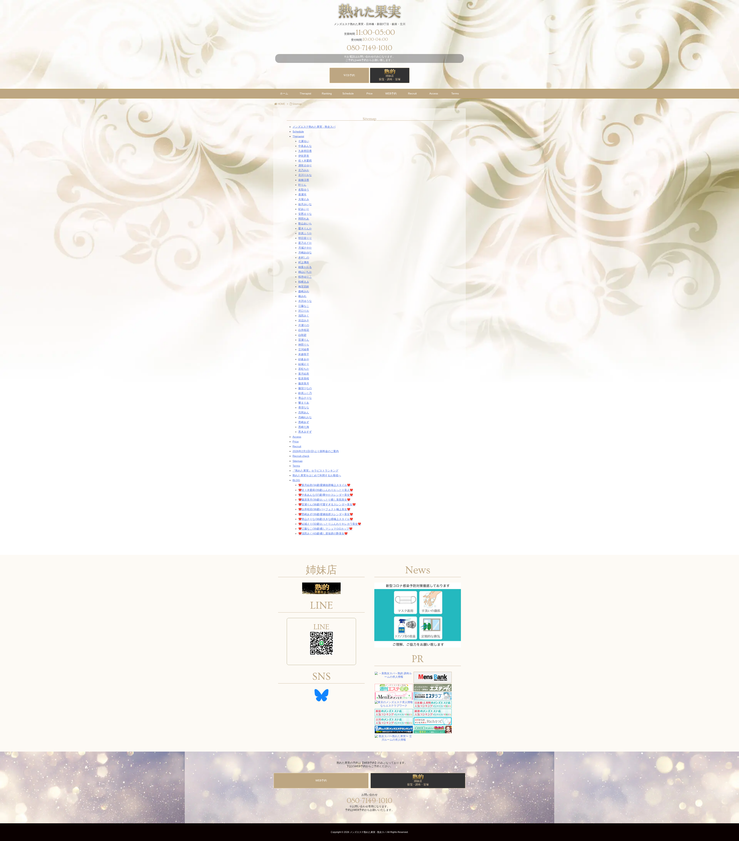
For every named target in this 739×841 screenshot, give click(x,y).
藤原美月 (303, 383)
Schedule (298, 131)
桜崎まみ (303, 281)
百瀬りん (303, 339)
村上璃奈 (303, 262)
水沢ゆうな (305, 301)
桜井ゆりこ (305, 276)
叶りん (302, 184)
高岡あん (303, 412)
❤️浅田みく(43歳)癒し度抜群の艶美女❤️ (323, 533)
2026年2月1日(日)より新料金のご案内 (316, 451)
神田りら (303, 344)
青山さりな (305, 397)
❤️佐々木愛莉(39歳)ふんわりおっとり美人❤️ (325, 490)
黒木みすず (305, 431)
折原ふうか (305, 233)
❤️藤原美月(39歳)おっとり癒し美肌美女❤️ (324, 499)
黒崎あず (303, 422)
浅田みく (303, 315)
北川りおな (305, 175)
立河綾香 (303, 349)
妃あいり (303, 209)
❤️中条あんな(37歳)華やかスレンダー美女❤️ (325, 494)
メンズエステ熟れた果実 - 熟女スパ (314, 126)
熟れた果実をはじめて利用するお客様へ (317, 475)
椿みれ (302, 296)
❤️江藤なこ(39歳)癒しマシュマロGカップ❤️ (325, 528)
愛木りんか (305, 228)
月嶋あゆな (305, 252)
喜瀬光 (302, 194)
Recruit (297, 446)
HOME (281, 104)
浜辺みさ (303, 320)
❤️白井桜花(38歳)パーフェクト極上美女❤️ (324, 509)
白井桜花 (303, 330)
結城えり (303, 364)
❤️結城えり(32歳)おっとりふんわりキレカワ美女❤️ (329, 523)
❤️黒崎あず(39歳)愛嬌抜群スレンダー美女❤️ (325, 514)
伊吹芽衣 (303, 155)
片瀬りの (303, 325)
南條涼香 (303, 180)
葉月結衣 (303, 373)
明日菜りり (305, 238)
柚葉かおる (305, 267)
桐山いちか (305, 271)
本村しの (303, 257)
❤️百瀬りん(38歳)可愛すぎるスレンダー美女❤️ (327, 504)
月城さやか (305, 247)
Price (296, 441)
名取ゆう (303, 189)
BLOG (296, 480)
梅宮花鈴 (303, 286)
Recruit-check (301, 456)
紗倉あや (303, 359)
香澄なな (303, 407)
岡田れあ (303, 218)
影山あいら (305, 223)
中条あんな (305, 146)
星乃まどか (305, 242)
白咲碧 (302, 335)
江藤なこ (303, 306)
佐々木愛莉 (305, 160)
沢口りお (303, 310)
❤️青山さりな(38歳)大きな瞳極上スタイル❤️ (325, 519)
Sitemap (297, 104)
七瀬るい (303, 141)
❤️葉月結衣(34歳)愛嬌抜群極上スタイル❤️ (324, 485)
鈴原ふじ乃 (305, 393)
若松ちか (303, 368)
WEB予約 (349, 75)
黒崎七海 (303, 426)
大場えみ (303, 199)
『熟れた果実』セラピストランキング (315, 470)
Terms (296, 465)
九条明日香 (305, 151)
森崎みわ (303, 291)
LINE (321, 627)
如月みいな (305, 204)
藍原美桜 (303, 378)
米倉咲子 (303, 354)
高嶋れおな (305, 417)
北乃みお (303, 170)
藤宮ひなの (305, 388)
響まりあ (303, 402)
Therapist (298, 136)
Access (297, 436)
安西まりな (305, 213)
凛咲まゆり (305, 165)
